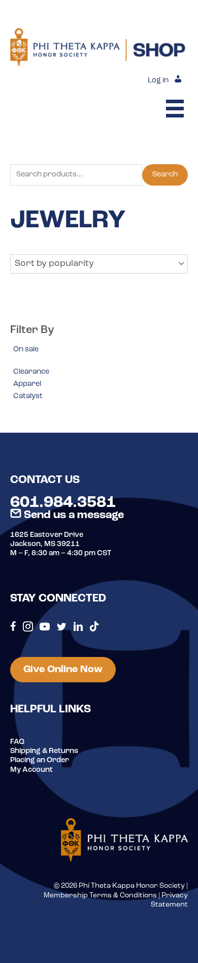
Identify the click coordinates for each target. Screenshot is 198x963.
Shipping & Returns (44, 751)
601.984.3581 (63, 503)
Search (165, 174)
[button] (99, 264)
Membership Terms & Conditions (100, 895)
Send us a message (72, 515)
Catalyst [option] (28, 396)
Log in (158, 80)
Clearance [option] (31, 372)
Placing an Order (39, 760)
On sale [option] (26, 349)
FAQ (17, 742)
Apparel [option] (27, 384)
